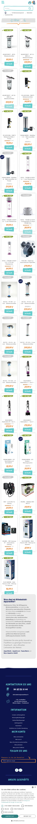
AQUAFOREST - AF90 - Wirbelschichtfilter (9, 55)
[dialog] (18, 804)
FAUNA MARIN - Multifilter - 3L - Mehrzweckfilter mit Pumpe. (9, 179)
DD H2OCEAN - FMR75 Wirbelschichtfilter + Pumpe (9, 137)
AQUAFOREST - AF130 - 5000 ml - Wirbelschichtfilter (9, 97)
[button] (18, 821)
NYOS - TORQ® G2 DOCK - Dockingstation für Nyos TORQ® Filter (27, 221)
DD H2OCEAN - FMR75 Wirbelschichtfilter (27, 96)
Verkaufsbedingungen (18, 720)
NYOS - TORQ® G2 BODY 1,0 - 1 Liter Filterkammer (28, 178)
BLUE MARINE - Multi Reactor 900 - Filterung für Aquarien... (27, 542)
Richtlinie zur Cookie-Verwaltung (18, 728)
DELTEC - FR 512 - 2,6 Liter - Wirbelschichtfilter (28, 302)
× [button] (35, 787)
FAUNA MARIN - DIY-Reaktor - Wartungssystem (28, 461)
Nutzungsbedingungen (18, 717)
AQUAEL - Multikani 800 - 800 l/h (28, 502)
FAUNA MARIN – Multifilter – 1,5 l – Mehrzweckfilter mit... (27, 137)
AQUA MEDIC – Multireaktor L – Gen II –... (28, 421)
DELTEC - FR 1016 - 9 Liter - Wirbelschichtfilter (27, 343)
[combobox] (33, 787)
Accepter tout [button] (10, 816)
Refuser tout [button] (27, 816)
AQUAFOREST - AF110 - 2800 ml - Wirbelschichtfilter (28, 56)
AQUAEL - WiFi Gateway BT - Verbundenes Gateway (9, 542)
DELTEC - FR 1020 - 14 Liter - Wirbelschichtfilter (9, 381)
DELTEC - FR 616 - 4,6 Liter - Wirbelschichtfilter (9, 343)
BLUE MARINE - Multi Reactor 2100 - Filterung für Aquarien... (9, 583)
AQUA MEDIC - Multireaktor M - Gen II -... (9, 421)
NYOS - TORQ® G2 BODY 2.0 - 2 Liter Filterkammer (9, 220)
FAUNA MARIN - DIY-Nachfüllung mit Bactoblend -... (9, 461)
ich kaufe (9, 64)
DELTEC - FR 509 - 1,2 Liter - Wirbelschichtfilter (9, 302)
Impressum (18, 725)
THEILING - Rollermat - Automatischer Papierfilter (27, 261)
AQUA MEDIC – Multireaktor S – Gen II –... (27, 381)
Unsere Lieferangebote (18, 715)
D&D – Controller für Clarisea (9, 502)
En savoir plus (18, 802)
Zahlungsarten (18, 723)
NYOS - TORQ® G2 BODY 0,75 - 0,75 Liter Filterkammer (9, 262)
